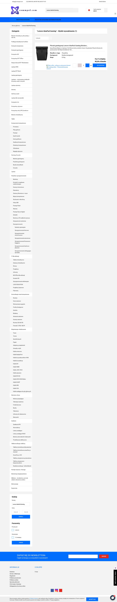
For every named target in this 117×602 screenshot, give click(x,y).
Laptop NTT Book (16, 71)
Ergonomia (14, 488)
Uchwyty (15, 272)
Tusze (14, 333)
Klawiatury (16, 190)
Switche (15, 310)
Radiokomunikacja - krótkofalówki (22, 466)
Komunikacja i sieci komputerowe (20, 294)
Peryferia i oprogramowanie (18, 175)
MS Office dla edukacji (19, 275)
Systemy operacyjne (20, 227)
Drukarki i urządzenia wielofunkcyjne (18, 183)
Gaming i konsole (16, 155)
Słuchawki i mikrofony (19, 199)
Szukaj (21, 516)
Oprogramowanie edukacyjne (21, 281)
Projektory (16, 269)
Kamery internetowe (18, 187)
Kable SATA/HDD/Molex (19, 379)
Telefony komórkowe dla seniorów (22, 447)
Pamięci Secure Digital (19, 211)
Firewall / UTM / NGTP (19, 325)
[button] (14, 567)
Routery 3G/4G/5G (18, 322)
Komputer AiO (15, 54)
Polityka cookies (14, 580)
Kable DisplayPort (18, 354)
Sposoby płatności (15, 582)
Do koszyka (100, 65)
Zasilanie (13, 421)
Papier (15, 342)
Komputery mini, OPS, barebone (19, 110)
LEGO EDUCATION (18, 284)
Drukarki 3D (16, 278)
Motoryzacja (14, 484)
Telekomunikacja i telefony (18, 443)
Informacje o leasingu (15, 584)
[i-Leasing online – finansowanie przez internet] (59, 67)
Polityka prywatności (15, 578)
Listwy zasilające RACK (19, 433)
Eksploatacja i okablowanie (18, 329)
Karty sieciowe (17, 301)
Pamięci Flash (16, 205)
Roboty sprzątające (18, 398)
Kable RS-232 (16, 376)
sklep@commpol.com (17, 1)
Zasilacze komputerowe (19, 142)
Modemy (15, 313)
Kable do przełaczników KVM (21, 357)
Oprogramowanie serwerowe (22, 238)
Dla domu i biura (15, 395)
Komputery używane (16, 106)
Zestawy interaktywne (19, 263)
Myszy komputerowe (18, 196)
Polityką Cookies (33, 598)
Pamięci (15, 133)
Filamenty (15, 290)
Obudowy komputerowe (19, 145)
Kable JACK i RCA (17, 370)
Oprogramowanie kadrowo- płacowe (22, 246)
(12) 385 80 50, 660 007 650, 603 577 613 (36, 1)
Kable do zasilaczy (18, 360)
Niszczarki (16, 417)
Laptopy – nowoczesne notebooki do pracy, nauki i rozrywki (20, 80)
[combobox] (44, 38)
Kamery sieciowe (17, 319)
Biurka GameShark (18, 164)
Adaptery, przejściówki (19, 345)
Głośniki (15, 215)
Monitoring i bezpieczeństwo (19, 474)
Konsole (15, 168)
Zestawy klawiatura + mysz (20, 193)
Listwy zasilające (17, 430)
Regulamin (12, 575)
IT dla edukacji (15, 256)
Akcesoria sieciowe (18, 316)
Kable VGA (16, 388)
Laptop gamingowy (16, 75)
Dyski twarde (16, 136)
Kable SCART (16, 382)
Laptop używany (15, 85)
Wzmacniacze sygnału (19, 304)
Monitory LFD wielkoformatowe (21, 218)
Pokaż (21, 542)
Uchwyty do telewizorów (19, 414)
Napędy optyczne (17, 151)
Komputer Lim (15, 102)
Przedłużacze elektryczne (20, 440)
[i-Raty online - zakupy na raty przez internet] (58, 65)
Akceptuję (92, 599)
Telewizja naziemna (18, 401)
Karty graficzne (17, 139)
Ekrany (15, 266)
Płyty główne (16, 129)
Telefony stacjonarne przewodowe (22, 458)
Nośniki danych (17, 339)
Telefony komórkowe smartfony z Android (22, 451)
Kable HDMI (16, 367)
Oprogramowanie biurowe (22, 230)
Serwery (13, 89)
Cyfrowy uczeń (15, 93)
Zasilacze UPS (17, 424)
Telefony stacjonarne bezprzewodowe (18, 462)
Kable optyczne (17, 373)
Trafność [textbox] (38, 38)
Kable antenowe (17, 351)
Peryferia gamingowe (18, 161)
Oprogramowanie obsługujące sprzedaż (23, 251)
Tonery (15, 336)
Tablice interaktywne (18, 260)
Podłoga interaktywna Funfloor (19, 41)
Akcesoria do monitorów (19, 221)
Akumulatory (16, 427)
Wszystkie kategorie (23, 19)
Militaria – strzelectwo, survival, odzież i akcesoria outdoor (19, 478)
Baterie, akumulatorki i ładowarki (22, 436)
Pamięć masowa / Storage (18, 469)
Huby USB (15, 202)
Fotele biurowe (17, 405)
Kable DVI (15, 363)
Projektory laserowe (18, 287)
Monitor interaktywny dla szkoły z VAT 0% (20, 36)
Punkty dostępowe (18, 307)
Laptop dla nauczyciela (17, 98)
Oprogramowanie (18, 224)
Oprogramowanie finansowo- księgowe (22, 242)
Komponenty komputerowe (18, 123)
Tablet (13, 119)
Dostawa (12, 571)
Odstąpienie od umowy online (17, 586)
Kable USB (16, 385)
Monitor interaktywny (17, 114)
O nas (36, 571)
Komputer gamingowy (17, 50)
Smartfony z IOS (17, 455)
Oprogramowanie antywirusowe (19, 234)
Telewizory (16, 411)
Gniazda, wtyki (17, 348)
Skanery (15, 208)
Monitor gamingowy (18, 158)
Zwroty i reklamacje (15, 573)
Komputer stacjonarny (17, 46)
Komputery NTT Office (17, 58)
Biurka (15, 408)
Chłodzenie (16, 148)
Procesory (16, 126)
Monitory (15, 179)
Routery (15, 298)
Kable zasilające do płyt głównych (22, 391)
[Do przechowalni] (74, 65)
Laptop (13, 171)
